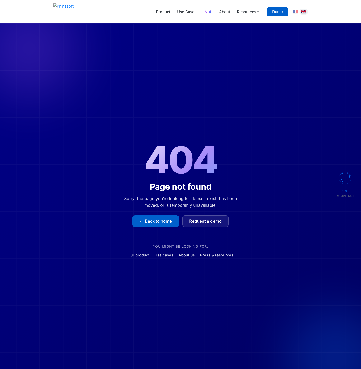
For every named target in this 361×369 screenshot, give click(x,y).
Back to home (158, 221)
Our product (139, 255)
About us (186, 255)
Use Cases (187, 12)
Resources (246, 12)
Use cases (164, 255)
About (224, 12)
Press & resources (216, 255)
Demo (277, 11)
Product (163, 12)
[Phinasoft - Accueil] (73, 11)
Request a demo (205, 221)
